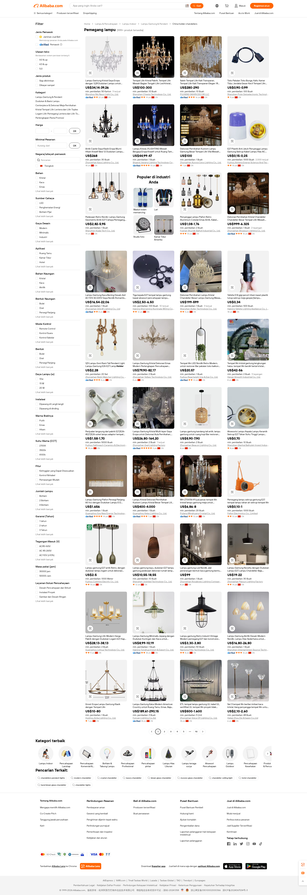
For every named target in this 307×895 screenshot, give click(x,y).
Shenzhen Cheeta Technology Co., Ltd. (152, 94)
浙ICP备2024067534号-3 (235, 890)
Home (87, 24)
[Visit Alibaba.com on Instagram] (248, 844)
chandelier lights (83, 785)
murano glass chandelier (192, 778)
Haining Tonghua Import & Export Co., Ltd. (153, 649)
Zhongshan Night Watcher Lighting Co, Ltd (106, 377)
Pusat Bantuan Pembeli (191, 807)
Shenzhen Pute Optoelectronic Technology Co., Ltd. (248, 94)
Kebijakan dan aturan (97, 838)
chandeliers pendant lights (53, 778)
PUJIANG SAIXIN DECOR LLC (194, 94)
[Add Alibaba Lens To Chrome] (90, 866)
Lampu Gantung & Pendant (154, 24)
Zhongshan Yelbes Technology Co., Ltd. (152, 377)
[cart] (227, 6)
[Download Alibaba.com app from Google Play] (256, 866)
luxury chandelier (134, 778)
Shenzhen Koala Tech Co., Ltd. (100, 230)
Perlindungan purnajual (98, 825)
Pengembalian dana (189, 825)
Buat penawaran (141, 813)
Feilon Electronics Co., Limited (242, 513)
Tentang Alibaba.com (51, 800)
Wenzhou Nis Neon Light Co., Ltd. (101, 94)
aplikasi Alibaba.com (209, 866)
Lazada (153, 880)
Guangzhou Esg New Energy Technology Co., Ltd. (106, 513)
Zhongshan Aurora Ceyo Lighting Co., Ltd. (200, 162)
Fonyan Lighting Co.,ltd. (144, 718)
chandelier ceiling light (222, 778)
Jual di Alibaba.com (236, 807)
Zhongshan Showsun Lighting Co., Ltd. (246, 230)
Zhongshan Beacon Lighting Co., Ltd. (198, 445)
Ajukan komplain (188, 819)
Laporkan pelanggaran (191, 840)
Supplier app (158, 866)
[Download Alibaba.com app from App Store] (232, 866)
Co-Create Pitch (48, 813)
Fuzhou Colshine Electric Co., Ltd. (101, 581)
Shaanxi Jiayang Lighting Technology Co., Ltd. (153, 162)
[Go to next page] (203, 731)
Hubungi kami (187, 813)
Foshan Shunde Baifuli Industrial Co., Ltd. (200, 230)
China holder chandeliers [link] (185, 24)
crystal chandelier (108, 778)
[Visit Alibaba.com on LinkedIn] (235, 844)
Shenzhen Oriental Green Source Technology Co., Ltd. (248, 649)
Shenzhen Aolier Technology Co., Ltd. (198, 309)
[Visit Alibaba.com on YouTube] (254, 844)
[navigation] (57, 378)
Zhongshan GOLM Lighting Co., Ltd (102, 309)
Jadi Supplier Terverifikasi (239, 825)
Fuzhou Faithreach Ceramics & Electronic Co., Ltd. (106, 445)
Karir (42, 825)
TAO (178, 880)
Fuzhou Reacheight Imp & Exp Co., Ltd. (199, 377)
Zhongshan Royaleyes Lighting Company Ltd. (201, 581)
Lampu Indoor (129, 24)
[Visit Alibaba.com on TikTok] (261, 844)
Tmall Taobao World (137, 880)
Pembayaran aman (96, 807)
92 (196, 731)
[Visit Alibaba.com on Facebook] (229, 844)
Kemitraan (232, 831)
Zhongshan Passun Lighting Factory (245, 581)
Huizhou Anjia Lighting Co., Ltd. (100, 718)
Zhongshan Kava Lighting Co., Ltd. (102, 162)
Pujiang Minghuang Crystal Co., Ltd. (197, 513)
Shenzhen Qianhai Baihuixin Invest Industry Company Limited (248, 445)
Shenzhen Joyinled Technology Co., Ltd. (152, 581)
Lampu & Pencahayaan (106, 24)
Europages (200, 880)
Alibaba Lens (58, 866)
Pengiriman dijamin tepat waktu (102, 819)
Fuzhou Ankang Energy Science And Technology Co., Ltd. (248, 162)
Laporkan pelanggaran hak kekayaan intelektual (198, 833)
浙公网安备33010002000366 (206, 890)
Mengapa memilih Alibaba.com (55, 807)
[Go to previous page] (151, 731)
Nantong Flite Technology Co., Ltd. (197, 649)
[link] (303, 864)
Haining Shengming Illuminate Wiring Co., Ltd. (153, 309)
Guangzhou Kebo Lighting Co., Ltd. (150, 513)
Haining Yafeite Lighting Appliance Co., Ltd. (248, 309)
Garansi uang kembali (97, 813)
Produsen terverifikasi (144, 807)
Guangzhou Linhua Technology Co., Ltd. (105, 649)
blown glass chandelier (161, 778)
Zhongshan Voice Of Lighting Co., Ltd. (198, 718)
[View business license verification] (182, 890)
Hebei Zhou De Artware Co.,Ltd (242, 718)
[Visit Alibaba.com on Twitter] (241, 844)
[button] (187, 6)
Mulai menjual (233, 813)
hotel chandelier (249, 778)
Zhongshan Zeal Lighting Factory (149, 445)
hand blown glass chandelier (53, 785)
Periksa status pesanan (238, 819)
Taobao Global (167, 880)
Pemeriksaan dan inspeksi (99, 831)
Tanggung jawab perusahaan (54, 819)
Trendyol (187, 880)
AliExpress (108, 880)
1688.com (121, 880)
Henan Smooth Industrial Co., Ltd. (243, 377)
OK (74, 131)
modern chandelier (82, 778)
